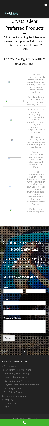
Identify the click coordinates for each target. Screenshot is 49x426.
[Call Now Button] (24, 422)
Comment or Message (12, 318)
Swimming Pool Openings (18, 370)
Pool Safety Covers (13, 392)
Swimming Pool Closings (17, 373)
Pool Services (10, 366)
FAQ (7, 407)
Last (27, 295)
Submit (9, 338)
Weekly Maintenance (16, 377)
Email (6, 299)
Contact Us (10, 403)
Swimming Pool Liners (14, 396)
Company (8, 400)
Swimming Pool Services (17, 381)
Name (6, 287)
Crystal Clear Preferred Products (22, 385)
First (4, 295)
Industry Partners (14, 388)
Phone (6, 309)
